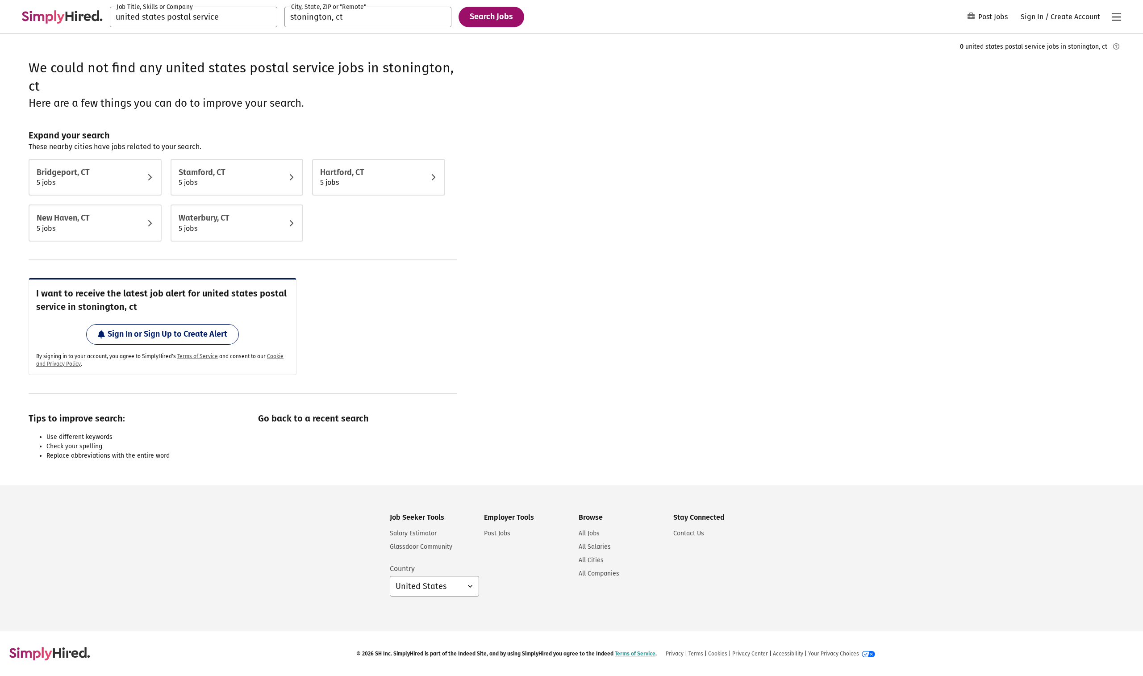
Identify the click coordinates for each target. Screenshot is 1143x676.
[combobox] (193, 17)
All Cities (591, 560)
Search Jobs (491, 16)
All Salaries (595, 547)
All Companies (599, 573)
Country (402, 568)
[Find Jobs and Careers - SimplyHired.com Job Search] (62, 17)
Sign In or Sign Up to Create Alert (167, 334)
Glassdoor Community (421, 547)
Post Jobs (993, 17)
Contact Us (688, 533)
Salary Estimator (413, 533)
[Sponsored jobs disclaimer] (1116, 46)
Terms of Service (197, 356)
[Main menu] (1116, 17)
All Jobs (589, 533)
